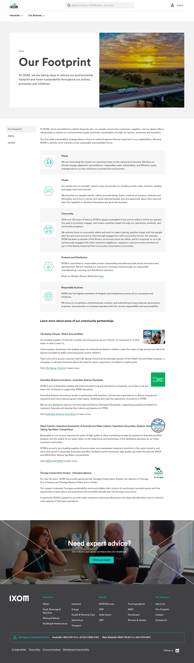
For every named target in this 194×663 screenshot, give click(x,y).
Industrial (76, 604)
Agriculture (77, 620)
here (101, 276)
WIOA (48, 461)
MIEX (130, 609)
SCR (101, 609)
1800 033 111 (69, 637)
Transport (76, 625)
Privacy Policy (34, 649)
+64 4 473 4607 (143, 637)
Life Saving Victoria (55, 368)
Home (21, 51)
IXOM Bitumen (106, 604)
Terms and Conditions (52, 649)
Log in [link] (179, 5)
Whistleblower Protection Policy (76, 649)
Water (46, 604)
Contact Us (161, 620)
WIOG (59, 461)
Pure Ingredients (136, 604)
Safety (11, 136)
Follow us (168, 650)
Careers (160, 615)
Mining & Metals (51, 618)
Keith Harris (105, 615)
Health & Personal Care (83, 615)
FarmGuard (133, 615)
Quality (11, 143)
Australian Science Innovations (60, 414)
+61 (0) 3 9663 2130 (89, 637)
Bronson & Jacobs (137, 620)
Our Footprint (15, 129)
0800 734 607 (124, 637)
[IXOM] (20, 5)
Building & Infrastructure (55, 624)
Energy (75, 609)
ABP (101, 620)
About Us (160, 604)
